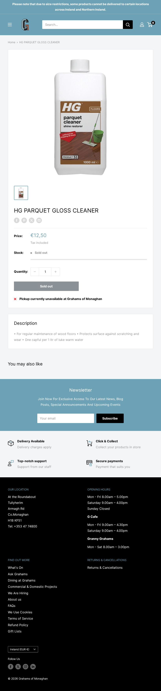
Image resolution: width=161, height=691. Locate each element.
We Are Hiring (18, 593)
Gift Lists (14, 631)
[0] (149, 24)
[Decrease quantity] (35, 272)
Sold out (46, 286)
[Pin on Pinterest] (24, 220)
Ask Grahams (17, 574)
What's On (15, 568)
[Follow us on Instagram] (25, 666)
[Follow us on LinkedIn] (33, 666)
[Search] (128, 24)
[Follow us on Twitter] (18, 666)
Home (11, 42)
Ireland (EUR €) (19, 649)
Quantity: (21, 271)
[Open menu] (10, 24)
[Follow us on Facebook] (10, 666)
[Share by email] (39, 220)
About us (14, 599)
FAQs (11, 606)
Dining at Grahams (21, 580)
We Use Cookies (20, 612)
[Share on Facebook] (16, 220)
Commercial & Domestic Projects (32, 587)
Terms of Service (20, 618)
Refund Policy (18, 625)
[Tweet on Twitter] (31, 220)
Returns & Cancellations (105, 568)
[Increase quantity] (55, 272)
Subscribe (110, 418)
